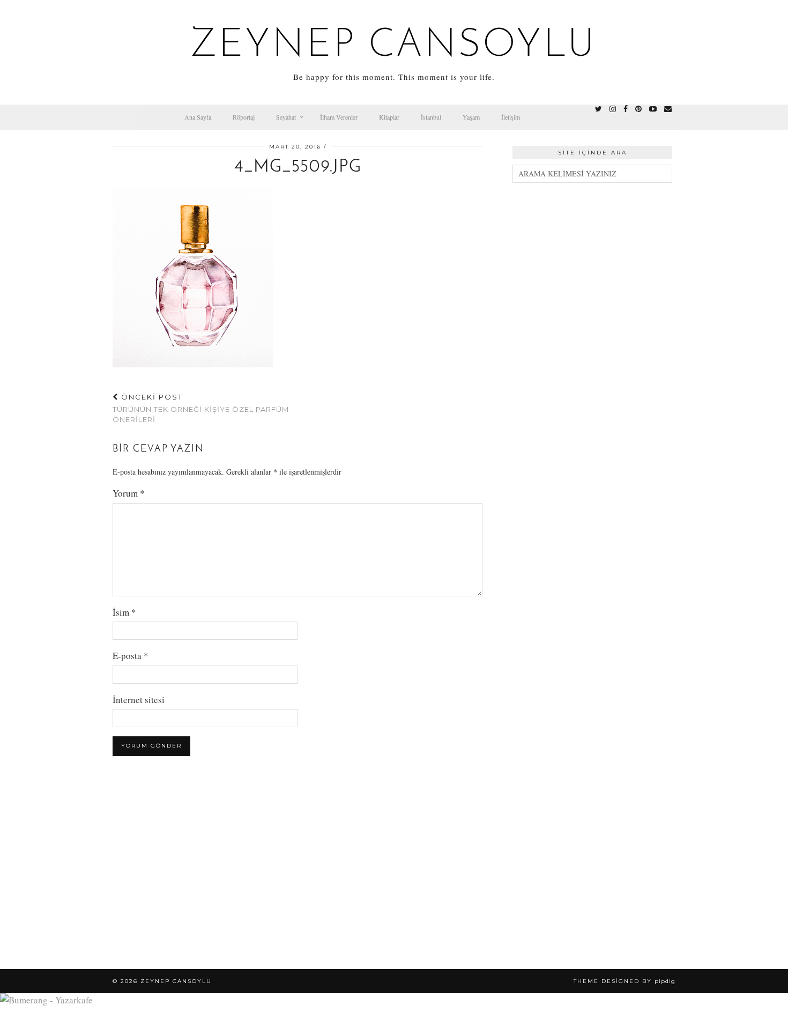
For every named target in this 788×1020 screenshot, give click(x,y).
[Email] (668, 109)
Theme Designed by (624, 981)
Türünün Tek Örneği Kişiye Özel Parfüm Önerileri (201, 408)
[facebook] (625, 109)
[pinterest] (638, 109)
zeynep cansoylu (394, 46)
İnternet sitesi (139, 699)
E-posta (130, 655)
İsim (124, 612)
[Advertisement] (592, 356)
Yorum (129, 493)
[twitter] (598, 109)
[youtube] (653, 109)
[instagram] (612, 109)
